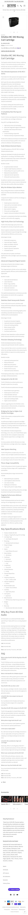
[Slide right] (17, 32)
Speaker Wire (4, 804)
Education (5, 880)
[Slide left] (10, 32)
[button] (3, 5)
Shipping (2, 45)
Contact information (15, 911)
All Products (6, 873)
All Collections (6, 876)
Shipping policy (22, 909)
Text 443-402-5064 (19, 1)
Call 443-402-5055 (9, 1)
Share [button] (4, 782)
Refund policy (23, 907)
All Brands (5, 870)
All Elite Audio (8, 907)
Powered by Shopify (15, 907)
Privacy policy (7, 909)
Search (4, 866)
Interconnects (17, 804)
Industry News (6, 883)
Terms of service (14, 909)
